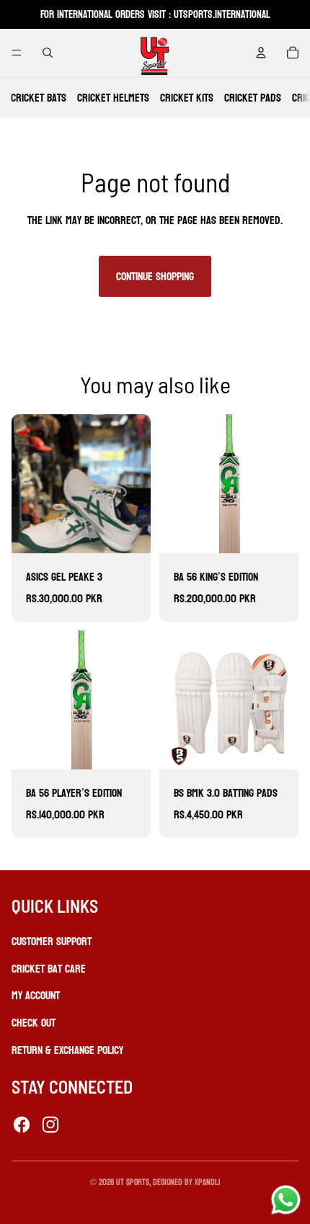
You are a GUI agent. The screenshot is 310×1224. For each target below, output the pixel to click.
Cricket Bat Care (49, 968)
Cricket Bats (38, 97)
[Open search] (47, 52)
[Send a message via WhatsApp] (286, 1200)
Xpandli (208, 1182)
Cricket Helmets (113, 97)
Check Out (34, 1022)
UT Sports (132, 1182)
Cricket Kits (186, 97)
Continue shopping (155, 276)
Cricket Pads (252, 97)
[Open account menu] (261, 52)
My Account (36, 995)
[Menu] (16, 52)
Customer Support (52, 941)
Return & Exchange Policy (67, 1050)
